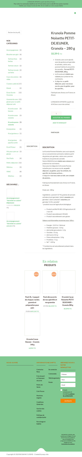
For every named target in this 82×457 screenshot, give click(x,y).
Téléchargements (54, 378)
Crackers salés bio (12, 84)
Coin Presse (40, 391)
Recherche (20, 32)
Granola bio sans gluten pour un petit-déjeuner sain (13, 101)
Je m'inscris (68, 401)
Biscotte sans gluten (13, 54)
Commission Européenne (68, 444)
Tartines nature (13, 66)
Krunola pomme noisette (13, 123)
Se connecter (52, 369)
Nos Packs (10, 158)
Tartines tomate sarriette (13, 71)
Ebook (8, 88)
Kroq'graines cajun (14, 133)
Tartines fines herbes (12, 60)
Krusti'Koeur (11, 147)
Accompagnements (13, 50)
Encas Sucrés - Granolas (11, 94)
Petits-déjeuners (12, 163)
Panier (50, 382)
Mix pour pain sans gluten (13, 152)
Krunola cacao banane (13, 110)
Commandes (52, 374)
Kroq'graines (10, 129)
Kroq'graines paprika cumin (13, 141)
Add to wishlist (59, 123)
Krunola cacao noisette (13, 116)
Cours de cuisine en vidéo (13, 78)
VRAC (8, 171)
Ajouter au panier (61, 117)
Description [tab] (32, 146)
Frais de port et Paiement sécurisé (40, 378)
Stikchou (9, 167)
